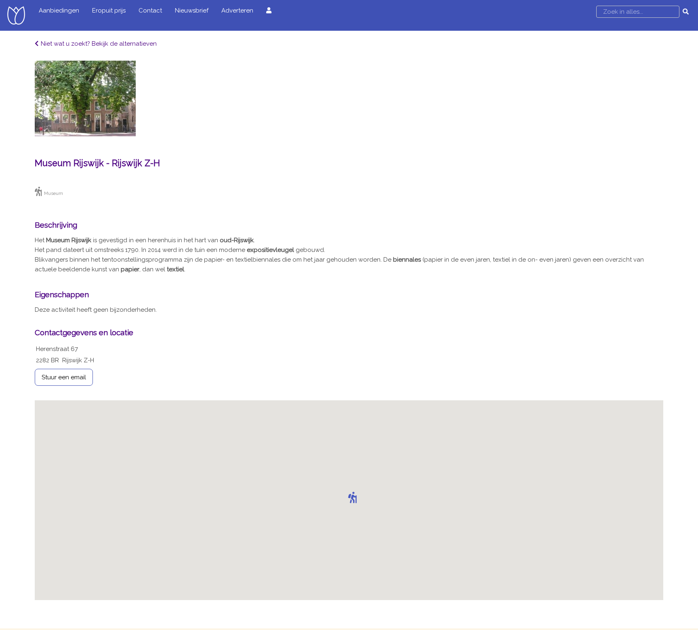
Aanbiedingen (59, 10)
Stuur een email (64, 377)
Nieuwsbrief (191, 10)
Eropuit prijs (109, 10)
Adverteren (237, 10)
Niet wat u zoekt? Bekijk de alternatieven (99, 43)
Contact (150, 10)
